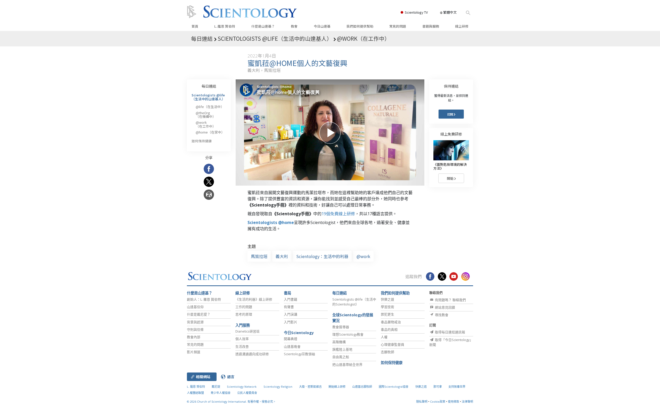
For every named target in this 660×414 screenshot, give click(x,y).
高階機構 (339, 342)
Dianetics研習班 (247, 331)
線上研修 (461, 26)
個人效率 (242, 338)
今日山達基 (322, 26)
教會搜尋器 (340, 327)
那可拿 (438, 386)
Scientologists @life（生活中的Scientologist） (354, 302)
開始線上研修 (336, 386)
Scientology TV (416, 12)
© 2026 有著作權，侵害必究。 (231, 401)
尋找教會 (441, 314)
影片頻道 (193, 352)
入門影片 (290, 322)
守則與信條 (195, 329)
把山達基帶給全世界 (347, 364)
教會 (294, 26)
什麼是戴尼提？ (198, 314)
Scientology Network (242, 386)
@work (363, 256)
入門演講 (290, 314)
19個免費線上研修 (338, 214)
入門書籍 (290, 299)
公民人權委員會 (247, 393)
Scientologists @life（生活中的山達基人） (208, 97)
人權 (384, 337)
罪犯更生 (387, 314)
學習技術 (387, 306)
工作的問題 (243, 306)
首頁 (195, 26)
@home (210, 132)
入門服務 (242, 325)
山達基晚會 (292, 346)
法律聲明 (467, 401)
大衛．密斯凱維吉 (310, 386)
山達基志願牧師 (362, 386)
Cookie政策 (437, 401)
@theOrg (206, 114)
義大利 (282, 256)
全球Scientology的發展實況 (352, 317)
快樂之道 (387, 299)
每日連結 (209, 86)
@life (210, 106)
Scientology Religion (277, 386)
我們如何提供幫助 (359, 26)
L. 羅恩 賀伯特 (224, 26)
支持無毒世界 (456, 386)
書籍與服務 (430, 26)
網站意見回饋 (444, 307)
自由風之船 (340, 356)
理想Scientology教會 (348, 334)
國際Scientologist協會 (393, 386)
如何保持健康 (202, 140)
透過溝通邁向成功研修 (252, 354)
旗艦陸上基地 (342, 349)
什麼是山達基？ (263, 26)
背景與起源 (195, 322)
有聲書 (289, 306)
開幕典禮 (290, 338)
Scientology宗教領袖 (299, 354)
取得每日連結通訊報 (449, 332)
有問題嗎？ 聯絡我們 (450, 299)
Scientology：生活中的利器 (322, 256)
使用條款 (453, 401)
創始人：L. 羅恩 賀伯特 (204, 299)
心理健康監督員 (392, 344)
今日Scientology (299, 332)
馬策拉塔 (259, 256)
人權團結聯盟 (195, 393)
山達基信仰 (195, 306)
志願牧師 (387, 352)
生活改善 (242, 346)
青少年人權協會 (220, 393)
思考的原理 (243, 314)
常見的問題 (397, 26)
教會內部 (193, 337)
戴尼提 (216, 386)
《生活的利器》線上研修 (253, 299)
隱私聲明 (421, 401)
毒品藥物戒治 (391, 322)
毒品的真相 (389, 329)
